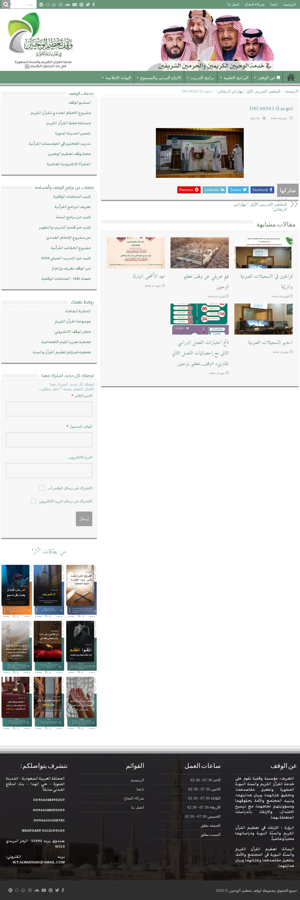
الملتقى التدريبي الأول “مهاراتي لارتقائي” (260, 205)
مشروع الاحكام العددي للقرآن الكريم (60, 113)
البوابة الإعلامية (118, 78)
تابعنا (273, 4)
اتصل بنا (233, 4)
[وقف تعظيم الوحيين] (150, 40)
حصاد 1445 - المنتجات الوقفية (66, 279)
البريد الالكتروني (80, 457)
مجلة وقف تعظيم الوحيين (69, 154)
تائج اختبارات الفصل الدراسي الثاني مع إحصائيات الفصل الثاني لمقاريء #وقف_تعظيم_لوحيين (200, 353)
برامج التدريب (202, 78)
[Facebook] (94, 4)
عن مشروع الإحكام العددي (68, 238)
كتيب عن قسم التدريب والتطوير (65, 227)
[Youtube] (75, 4)
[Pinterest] (81, 4)
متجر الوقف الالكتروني (72, 332)
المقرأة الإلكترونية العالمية (69, 164)
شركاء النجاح (255, 4)
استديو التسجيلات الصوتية (270, 342)
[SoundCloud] (67, 4)
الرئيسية (289, 4)
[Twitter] (88, 4)
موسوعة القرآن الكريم (73, 321)
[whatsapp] (54, 4)
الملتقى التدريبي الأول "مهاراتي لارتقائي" (248, 91)
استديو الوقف (79, 102)
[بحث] (5, 4)
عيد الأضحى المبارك (148, 276)
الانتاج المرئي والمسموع (160, 78)
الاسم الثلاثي (81, 396)
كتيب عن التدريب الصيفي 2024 (66, 258)
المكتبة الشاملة (78, 311)
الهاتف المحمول (79, 427)
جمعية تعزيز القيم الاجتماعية (66, 342)
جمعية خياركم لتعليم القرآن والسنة (62, 352)
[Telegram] (41, 4)
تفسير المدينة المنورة (73, 133)
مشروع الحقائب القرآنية (71, 248)
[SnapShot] (47, 4)
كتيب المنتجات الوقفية (72, 197)
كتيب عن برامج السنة (73, 217)
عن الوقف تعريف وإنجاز (71, 268)
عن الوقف (266, 78)
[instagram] (60, 4)
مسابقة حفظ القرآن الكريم (68, 123)
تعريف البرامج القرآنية (72, 207)
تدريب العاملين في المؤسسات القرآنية (60, 143)
